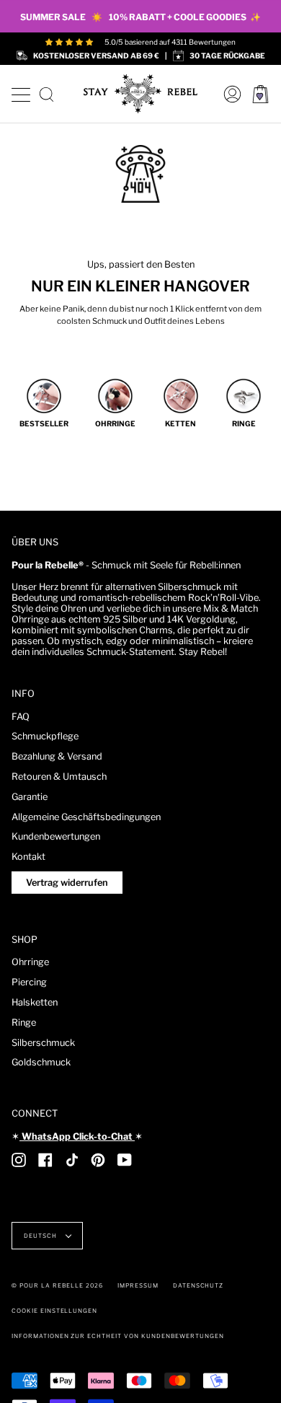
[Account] (228, 94)
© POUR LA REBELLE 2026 (57, 1285)
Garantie (30, 796)
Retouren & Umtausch (59, 776)
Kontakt (28, 856)
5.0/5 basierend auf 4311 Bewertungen (170, 42)
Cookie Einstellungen (54, 1310)
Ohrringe (30, 961)
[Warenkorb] (260, 94)
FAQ (21, 716)
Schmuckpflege (45, 736)
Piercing (29, 982)
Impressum (138, 1285)
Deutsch (41, 1235)
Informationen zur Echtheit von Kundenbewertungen (118, 1336)
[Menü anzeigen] (21, 93)
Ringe (24, 1022)
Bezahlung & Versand (57, 756)
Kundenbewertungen (56, 836)
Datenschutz (198, 1285)
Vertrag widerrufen (67, 882)
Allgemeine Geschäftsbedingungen (86, 817)
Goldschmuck (41, 1062)
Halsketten (35, 1002)
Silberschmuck (43, 1042)
